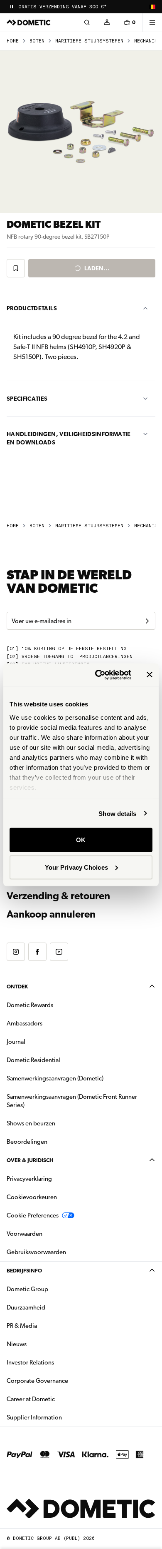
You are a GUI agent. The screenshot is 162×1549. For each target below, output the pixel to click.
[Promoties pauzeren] (12, 7)
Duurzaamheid (26, 1307)
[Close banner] (149, 675)
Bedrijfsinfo (24, 1270)
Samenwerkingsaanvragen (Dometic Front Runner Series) (72, 1101)
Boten (36, 41)
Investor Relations (56, 1362)
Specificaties (27, 398)
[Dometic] (29, 22)
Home (13, 41)
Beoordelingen (27, 1141)
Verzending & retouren (58, 896)
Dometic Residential (60, 1060)
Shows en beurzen (31, 1123)
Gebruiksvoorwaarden (36, 1252)
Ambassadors (24, 1023)
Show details (117, 813)
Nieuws (43, 1344)
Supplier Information (34, 1417)
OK (81, 839)
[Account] (107, 22)
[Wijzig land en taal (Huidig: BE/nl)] (152, 6)
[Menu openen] (152, 22)
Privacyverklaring (29, 1178)
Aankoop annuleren (51, 914)
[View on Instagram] (16, 952)
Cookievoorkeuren (32, 1197)
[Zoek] (87, 22)
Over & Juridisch (30, 1160)
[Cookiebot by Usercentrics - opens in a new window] (98, 674)
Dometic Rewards (30, 1005)
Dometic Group (54, 1289)
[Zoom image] (81, 131)
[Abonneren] (147, 621)
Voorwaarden (24, 1233)
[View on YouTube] (59, 952)
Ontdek (17, 986)
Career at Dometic (57, 1399)
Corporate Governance (63, 1380)
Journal (16, 1041)
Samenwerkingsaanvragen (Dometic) (55, 1078)
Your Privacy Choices (76, 867)
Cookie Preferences (33, 1215)
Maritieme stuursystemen (89, 41)
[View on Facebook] (37, 952)
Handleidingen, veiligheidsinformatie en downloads (69, 438)
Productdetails (32, 308)
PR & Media (48, 1325)
